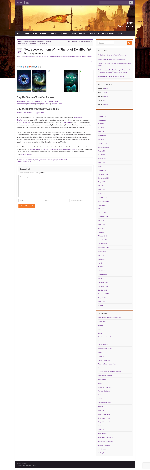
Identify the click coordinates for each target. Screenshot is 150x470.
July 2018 (101, 186)
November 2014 (103, 240)
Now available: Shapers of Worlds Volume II (112, 76)
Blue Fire (43, 33)
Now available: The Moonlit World (79, 41)
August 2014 (102, 251)
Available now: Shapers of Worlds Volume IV (112, 55)
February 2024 (102, 116)
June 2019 (101, 162)
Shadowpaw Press (23, 101)
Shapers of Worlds (104, 414)
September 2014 (103, 247)
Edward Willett (29, 160)
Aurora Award (26, 154)
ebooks (21, 160)
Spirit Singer (102, 426)
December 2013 (103, 282)
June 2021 (101, 128)
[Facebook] (24, 2)
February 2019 (102, 170)
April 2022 (101, 124)
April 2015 (101, 232)
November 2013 (103, 286)
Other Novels (94, 33)
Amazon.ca (31, 104)
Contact (120, 33)
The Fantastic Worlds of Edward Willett (44, 101)
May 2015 (101, 228)
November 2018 (103, 174)
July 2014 (101, 255)
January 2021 (102, 139)
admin (20, 56)
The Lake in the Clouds (79, 56)
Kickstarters (102, 379)
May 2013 (101, 305)
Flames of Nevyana (104, 360)
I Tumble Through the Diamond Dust (109, 372)
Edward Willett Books (51, 56)
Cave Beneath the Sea (29, 56)
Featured (59, 56)
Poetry (100, 399)
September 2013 (103, 294)
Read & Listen (107, 33)
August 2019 (102, 159)
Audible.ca (30, 113)
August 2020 (102, 151)
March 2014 (102, 271)
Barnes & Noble (56, 104)
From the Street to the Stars (107, 364)
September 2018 (103, 178)
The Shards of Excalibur (105, 441)
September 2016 (103, 201)
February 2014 (102, 274)
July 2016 (101, 209)
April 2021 (101, 131)
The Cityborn (102, 433)
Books (100, 333)
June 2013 (101, 301)
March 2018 (102, 193)
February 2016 (102, 213)
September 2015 (103, 216)
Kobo (38, 104)
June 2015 (101, 224)
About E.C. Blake (31, 33)
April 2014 (101, 267)
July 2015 (101, 220)
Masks (54, 33)
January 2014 (102, 278)
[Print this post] (91, 61)
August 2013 (102, 298)
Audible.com (21, 113)
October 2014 (102, 244)
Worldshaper (102, 449)
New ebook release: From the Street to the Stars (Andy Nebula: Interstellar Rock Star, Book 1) (35, 42)
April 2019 (101, 166)
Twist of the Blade (104, 445)
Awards (100, 325)
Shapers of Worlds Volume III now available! (112, 59)
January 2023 (102, 120)
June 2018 (101, 189)
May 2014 (101, 263)
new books (44, 160)
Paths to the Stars (104, 391)
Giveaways (101, 368)
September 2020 (103, 147)
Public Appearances (104, 402)
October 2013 (102, 290)
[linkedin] (27, 2)
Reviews (82, 33)
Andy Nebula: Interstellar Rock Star (109, 317)
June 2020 (101, 155)
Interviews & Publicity (105, 375)
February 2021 (102, 135)
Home (19, 33)
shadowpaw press (54, 160)
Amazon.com (21, 104)
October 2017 (102, 197)
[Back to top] (145, 457)
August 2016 (102, 205)
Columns (101, 341)
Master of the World (104, 387)
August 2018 (102, 182)
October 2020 (102, 143)
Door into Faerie (40, 56)
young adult (27, 161)
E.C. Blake (127, 23)
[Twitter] (21, 2)
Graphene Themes (31, 465)
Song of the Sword (68, 56)
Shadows (64, 33)
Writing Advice (102, 453)
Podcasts (101, 395)
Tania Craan (66, 122)
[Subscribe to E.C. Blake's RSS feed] (18, 2)
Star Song (101, 429)
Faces (74, 33)
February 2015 (102, 236)
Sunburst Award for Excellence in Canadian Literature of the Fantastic (53, 149)
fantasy (37, 160)
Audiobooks (102, 321)
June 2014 (101, 259)
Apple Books (45, 104)
